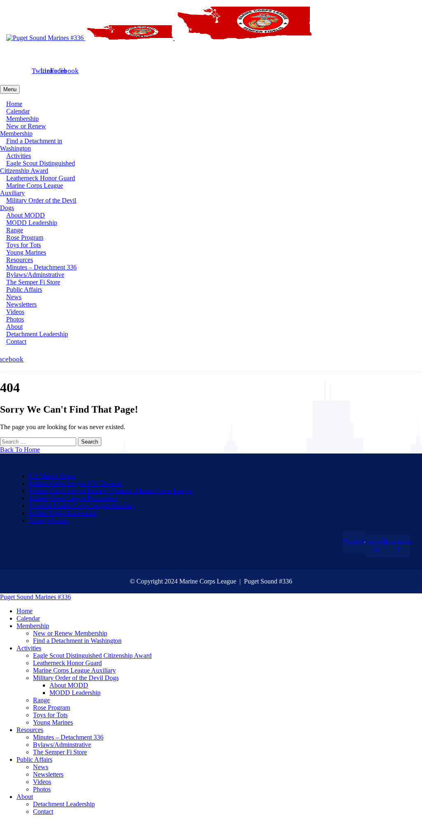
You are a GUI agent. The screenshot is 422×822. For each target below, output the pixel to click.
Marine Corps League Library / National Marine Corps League (110, 490)
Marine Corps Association (62, 513)
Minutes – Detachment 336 (41, 267)
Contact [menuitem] (43, 811)
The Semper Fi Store (33, 282)
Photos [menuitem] (42, 789)
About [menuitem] (24, 796)
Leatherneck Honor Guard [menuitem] (67, 662)
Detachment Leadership (37, 334)
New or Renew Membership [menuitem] (70, 633)
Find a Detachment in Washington (31, 144)
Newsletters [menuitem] (48, 774)
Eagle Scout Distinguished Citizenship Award (37, 167)
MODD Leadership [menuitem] (75, 692)
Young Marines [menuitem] (53, 722)
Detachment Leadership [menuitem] (64, 804)
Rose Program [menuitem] (51, 707)
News (13, 296)
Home (14, 103)
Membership (22, 118)
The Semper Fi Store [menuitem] (60, 752)
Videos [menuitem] (42, 781)
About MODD (25, 215)
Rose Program (24, 237)
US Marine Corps (52, 476)
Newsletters (21, 304)
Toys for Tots (23, 244)
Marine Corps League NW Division (75, 483)
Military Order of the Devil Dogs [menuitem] (76, 677)
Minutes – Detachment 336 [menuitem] (68, 737)
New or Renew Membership (23, 130)
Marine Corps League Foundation (73, 498)
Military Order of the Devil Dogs (38, 204)
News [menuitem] (40, 766)
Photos (15, 319)
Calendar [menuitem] (28, 618)
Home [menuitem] (24, 610)
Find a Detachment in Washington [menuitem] (77, 640)
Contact (16, 341)
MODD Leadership (31, 222)
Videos (15, 311)
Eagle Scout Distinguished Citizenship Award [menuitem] (92, 655)
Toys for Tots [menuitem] (50, 714)
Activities (18, 155)
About (14, 326)
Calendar (18, 111)
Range (14, 230)
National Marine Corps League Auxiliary (82, 505)
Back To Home (20, 449)
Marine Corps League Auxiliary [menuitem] (74, 670)
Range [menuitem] (41, 700)
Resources (19, 259)
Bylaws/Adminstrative (35, 274)
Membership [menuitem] (32, 625)
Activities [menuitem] (28, 648)
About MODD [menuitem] (68, 685)
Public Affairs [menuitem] (34, 759)
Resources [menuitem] (29, 729)
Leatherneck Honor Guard (40, 178)
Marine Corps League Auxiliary (31, 189)
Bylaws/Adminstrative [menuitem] (62, 744)
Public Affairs (24, 289)
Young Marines (26, 252)
